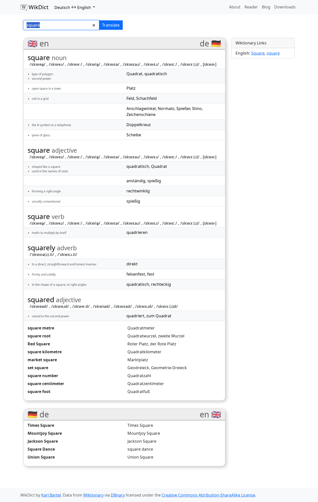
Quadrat (134, 73)
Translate (110, 25)
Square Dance (41, 449)
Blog (266, 7)
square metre (41, 328)
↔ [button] (72, 7)
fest (150, 274)
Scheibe (133, 135)
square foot (39, 391)
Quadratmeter (141, 328)
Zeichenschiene (141, 114)
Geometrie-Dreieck (169, 367)
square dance (140, 449)
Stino (197, 108)
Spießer (183, 108)
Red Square (39, 344)
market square (42, 359)
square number (43, 375)
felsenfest (135, 274)
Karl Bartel (51, 495)
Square (258, 53)
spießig (154, 180)
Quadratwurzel (141, 336)
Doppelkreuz (138, 124)
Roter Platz (137, 344)
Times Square (41, 425)
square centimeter (46, 383)
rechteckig (161, 284)
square (273, 53)
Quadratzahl (139, 375)
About (234, 7)
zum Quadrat (158, 316)
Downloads (285, 7)
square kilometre (45, 352)
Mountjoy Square (45, 433)
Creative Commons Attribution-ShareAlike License (208, 495)
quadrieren (137, 232)
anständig (135, 180)
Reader (251, 7)
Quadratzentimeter (145, 383)
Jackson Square (43, 441)
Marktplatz (137, 359)
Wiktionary (93, 495)
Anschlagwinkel (141, 108)
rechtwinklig (138, 191)
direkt (132, 264)
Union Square (41, 457)
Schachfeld (146, 98)
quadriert (135, 316)
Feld (130, 98)
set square (38, 367)
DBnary (118, 495)
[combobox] (61, 25)
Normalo (166, 108)
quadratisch (155, 73)
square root (39, 336)
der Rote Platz (163, 344)
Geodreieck (138, 367)
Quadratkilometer (144, 352)
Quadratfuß (138, 391)
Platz (131, 88)
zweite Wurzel (171, 336)
